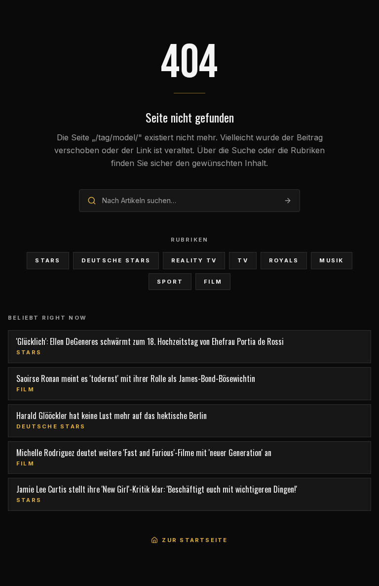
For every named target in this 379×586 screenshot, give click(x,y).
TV (242, 260)
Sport (170, 281)
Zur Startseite (194, 540)
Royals (284, 260)
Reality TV (194, 260)
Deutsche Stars (116, 260)
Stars (47, 260)
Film (213, 281)
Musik (331, 260)
